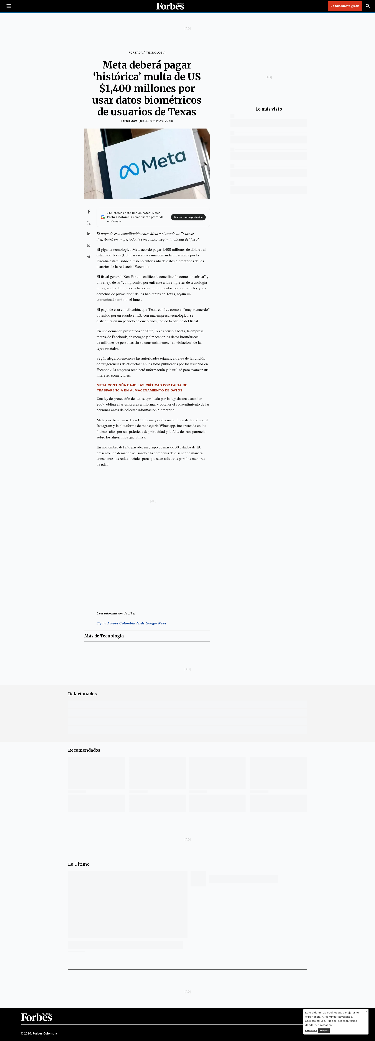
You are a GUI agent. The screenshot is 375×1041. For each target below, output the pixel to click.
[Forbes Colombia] (170, 6)
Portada (135, 52)
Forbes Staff (129, 121)
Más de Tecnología (104, 636)
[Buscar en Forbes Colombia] (368, 6)
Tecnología (155, 52)
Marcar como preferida (188, 217)
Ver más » (311, 1030)
